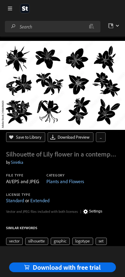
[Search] (13, 26)
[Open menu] (10, 8)
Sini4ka (17, 162)
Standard (15, 200)
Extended (39, 200)
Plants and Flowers (65, 181)
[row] (14, 241)
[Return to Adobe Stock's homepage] (25, 8)
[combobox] (52, 26)
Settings (95, 211)
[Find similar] (91, 27)
